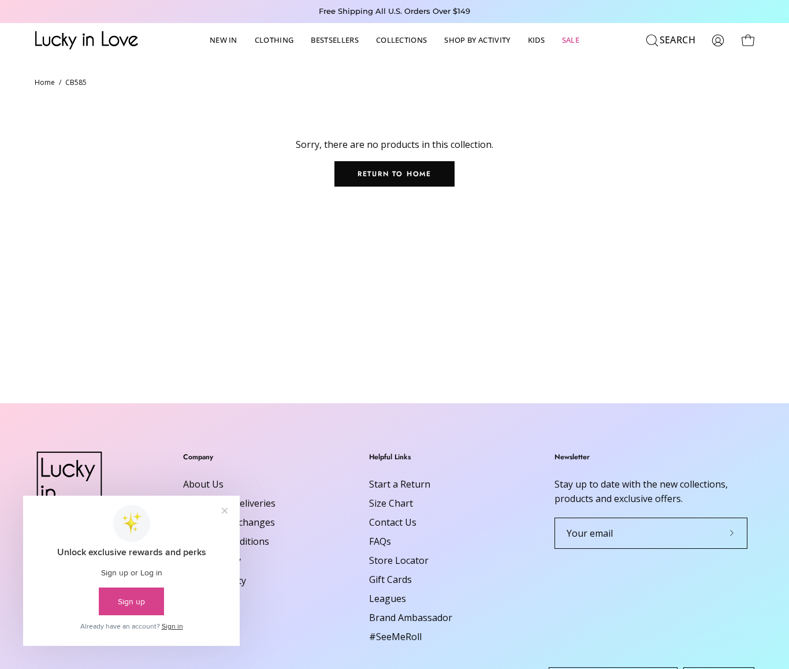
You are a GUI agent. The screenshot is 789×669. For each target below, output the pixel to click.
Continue (281, 427)
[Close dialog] (605, 193)
